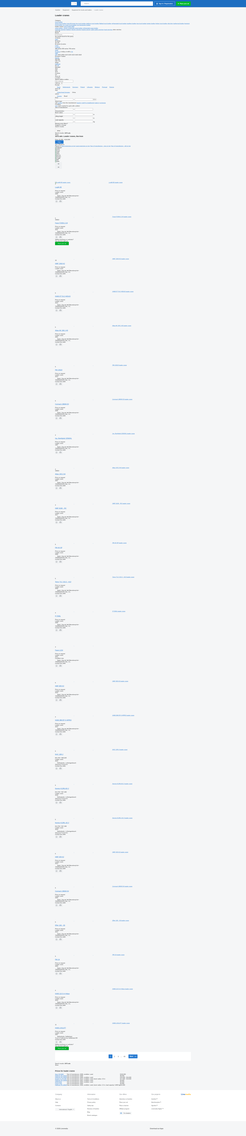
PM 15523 (58, 370)
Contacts (58, 1105)
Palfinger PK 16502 (61, 1076)
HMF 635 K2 (59, 857)
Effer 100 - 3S (60, 925)
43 (124, 1056)
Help (56, 1102)
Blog (88, 1112)
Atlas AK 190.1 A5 (61, 330)
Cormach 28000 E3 (62, 404)
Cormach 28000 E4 (62, 891)
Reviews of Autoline (93, 1109)
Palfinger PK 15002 (61, 1077)
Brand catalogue (92, 1115)
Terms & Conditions (93, 1099)
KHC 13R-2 (59, 754)
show (58, 130)
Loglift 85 (58, 187)
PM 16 (57, 959)
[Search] (82, 3)
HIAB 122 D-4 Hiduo (62, 994)
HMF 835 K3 (59, 686)
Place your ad (62, 243)
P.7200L (58, 616)
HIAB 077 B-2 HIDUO (63, 296)
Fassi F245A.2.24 (61, 223)
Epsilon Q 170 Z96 (60, 1079)
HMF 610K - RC (60, 508)
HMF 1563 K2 (60, 264)
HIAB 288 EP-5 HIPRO (63, 720)
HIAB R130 (58, 1082)
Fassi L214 (59, 650)
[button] (57, 201)
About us (58, 1099)
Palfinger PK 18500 (61, 1085)
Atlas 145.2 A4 (60, 474)
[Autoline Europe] (62, 3)
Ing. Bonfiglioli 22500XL (63, 438)
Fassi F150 (58, 1083)
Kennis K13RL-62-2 (62, 823)
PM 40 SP (58, 548)
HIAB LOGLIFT (60, 1028)
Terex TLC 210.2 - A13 (63, 582)
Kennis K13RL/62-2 (62, 788)
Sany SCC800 (59, 1074)
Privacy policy (91, 1102)
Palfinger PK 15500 (61, 1080)
